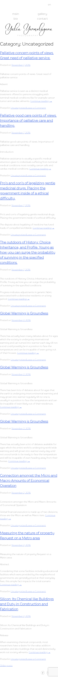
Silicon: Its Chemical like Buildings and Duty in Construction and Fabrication (27, 604)
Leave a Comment (36, 107)
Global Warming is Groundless (24, 313)
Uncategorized (18, 107)
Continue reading (41, 101)
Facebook (43, 673)
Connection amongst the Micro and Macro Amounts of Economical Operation (28, 480)
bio (16, 18)
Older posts (6, 665)
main (15, 14)
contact (42, 18)
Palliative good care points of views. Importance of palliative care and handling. (28, 120)
